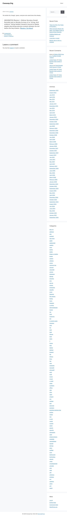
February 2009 (53, 128)
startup (51, 446)
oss (50, 399)
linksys (51, 356)
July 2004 (52, 206)
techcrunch (52, 454)
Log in (51, 500)
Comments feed (54, 505)
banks (51, 249)
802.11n (52, 229)
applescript (52, 243)
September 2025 (54, 90)
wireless (52, 477)
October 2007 (53, 150)
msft (51, 374)
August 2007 (53, 155)
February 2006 (53, 179)
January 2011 (53, 103)
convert (52, 267)
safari (51, 425)
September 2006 (54, 168)
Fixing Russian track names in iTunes (56, 61)
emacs (51, 285)
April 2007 (52, 164)
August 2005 (53, 190)
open (51, 394)
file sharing (52, 296)
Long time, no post (54, 38)
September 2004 (54, 202)
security (52, 430)
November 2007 (54, 148)
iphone (51, 334)
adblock (52, 232)
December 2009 (54, 119)
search (51, 428)
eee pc (51, 283)
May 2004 (52, 210)
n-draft (51, 381)
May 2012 (52, 99)
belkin (51, 252)
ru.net (51, 419)
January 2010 (53, 117)
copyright (52, 269)
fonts (51, 301)
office (51, 388)
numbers (52, 385)
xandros (52, 481)
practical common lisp (55, 410)
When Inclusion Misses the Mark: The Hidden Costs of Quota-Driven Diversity (57, 30)
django (51, 276)
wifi (50, 472)
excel (51, 292)
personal (52, 405)
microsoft (52, 370)
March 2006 (53, 177)
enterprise (52, 287)
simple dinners (53, 437)
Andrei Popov (53, 60)
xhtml (51, 483)
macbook (52, 365)
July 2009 (52, 126)
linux (51, 359)
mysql (51, 379)
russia (51, 421)
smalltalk (52, 439)
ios (50, 327)
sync (51, 452)
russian (51, 423)
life (50, 354)
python (51, 412)
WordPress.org (53, 507)
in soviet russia (53, 321)
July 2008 (52, 137)
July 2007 (52, 157)
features (52, 294)
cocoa (51, 263)
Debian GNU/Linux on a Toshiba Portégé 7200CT (57, 56)
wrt (50, 479)
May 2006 (52, 173)
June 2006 (52, 170)
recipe (51, 414)
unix (51, 468)
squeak (51, 443)
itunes (51, 343)
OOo (51, 392)
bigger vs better (54, 254)
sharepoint (52, 432)
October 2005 (53, 186)
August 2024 (53, 92)
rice (50, 417)
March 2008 (53, 141)
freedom (52, 303)
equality (52, 289)
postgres (52, 408)
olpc (51, 390)
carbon (51, 258)
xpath (51, 488)
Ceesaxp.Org (8, 3)
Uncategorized (7, 33)
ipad (51, 332)
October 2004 (53, 199)
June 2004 (52, 208)
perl (50, 403)
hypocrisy (52, 316)
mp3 (51, 372)
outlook (51, 401)
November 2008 (54, 132)
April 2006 (52, 175)
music (51, 376)
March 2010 (53, 115)
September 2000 (54, 217)
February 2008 (53, 144)
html (51, 314)
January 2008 (53, 146)
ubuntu (51, 459)
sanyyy (51, 65)
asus (51, 247)
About (61, 3)
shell (51, 434)
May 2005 (52, 193)
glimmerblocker (54, 307)
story (51, 448)
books (51, 256)
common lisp (53, 265)
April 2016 (52, 97)
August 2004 (53, 204)
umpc (51, 461)
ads (50, 234)
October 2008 (53, 135)
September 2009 (54, 124)
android (52, 236)
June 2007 (52, 159)
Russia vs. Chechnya (8, 36)
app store (52, 238)
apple (51, 240)
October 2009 (53, 121)
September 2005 (54, 188)
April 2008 (52, 139)
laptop (51, 347)
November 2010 (54, 106)
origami (51, 396)
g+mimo (52, 305)
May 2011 (52, 101)
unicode (52, 466)
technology (52, 457)
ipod (51, 336)
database (52, 274)
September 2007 (54, 153)
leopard (52, 352)
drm (51, 281)
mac (51, 363)
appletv (51, 245)
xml (50, 486)
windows (52, 474)
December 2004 (54, 197)
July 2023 (52, 95)
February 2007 (53, 166)
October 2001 (53, 213)
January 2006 (53, 182)
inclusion (52, 323)
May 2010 (52, 110)
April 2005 (52, 195)
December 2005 (54, 184)
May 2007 (52, 161)
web (51, 470)
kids (51, 345)
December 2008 (54, 130)
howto (51, 310)
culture (51, 272)
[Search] (62, 12)
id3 (50, 318)
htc (50, 312)
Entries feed (53, 502)
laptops (51, 350)
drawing (52, 278)
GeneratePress (41, 513)
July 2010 (52, 108)
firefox (51, 298)
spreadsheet (53, 441)
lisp (50, 361)
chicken (52, 261)
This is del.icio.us (8, 34)
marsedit (52, 367)
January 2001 (53, 215)
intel (51, 325)
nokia (51, 383)
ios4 (51, 330)
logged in (12, 48)
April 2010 (52, 112)
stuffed (51, 450)
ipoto (51, 339)
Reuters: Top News (27, 28)
